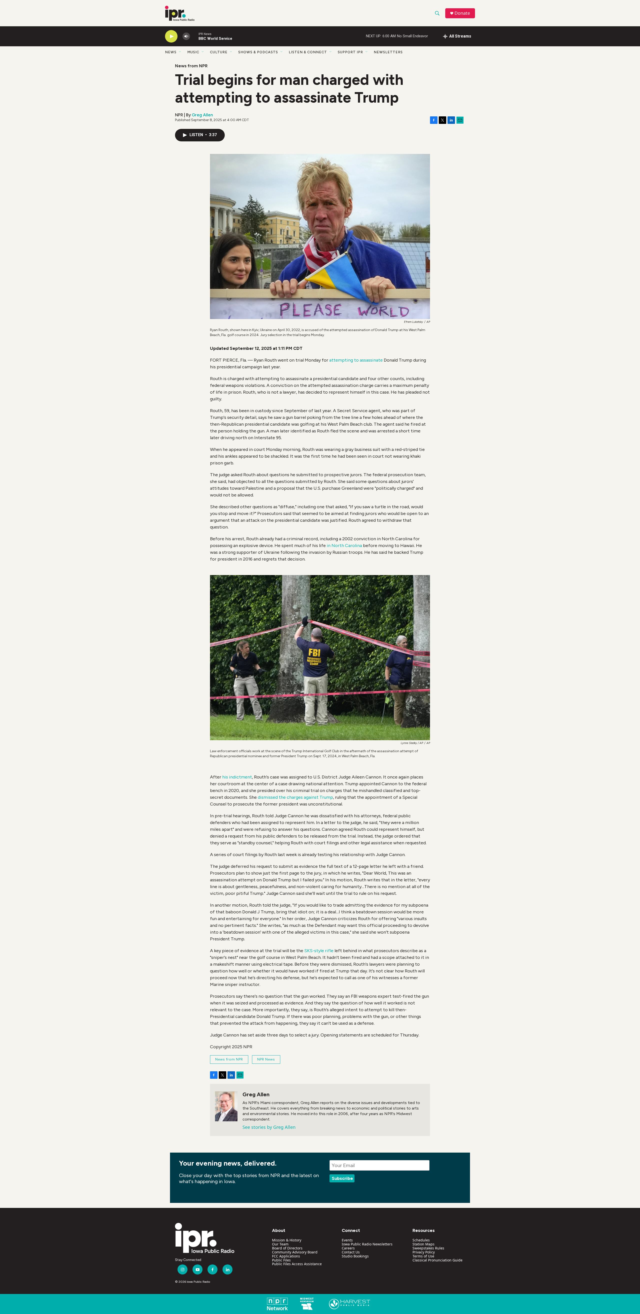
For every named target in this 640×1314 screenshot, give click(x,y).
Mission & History (286, 1240)
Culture (219, 52)
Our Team (280, 1244)
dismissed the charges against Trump (295, 797)
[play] (171, 36)
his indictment (237, 777)
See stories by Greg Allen (269, 1127)
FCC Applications (286, 1256)
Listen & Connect (308, 52)
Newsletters (388, 52)
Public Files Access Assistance (297, 1263)
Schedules (421, 1240)
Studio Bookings (355, 1256)
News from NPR (191, 65)
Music (193, 52)
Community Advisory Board (295, 1252)
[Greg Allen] (226, 1106)
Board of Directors (287, 1248)
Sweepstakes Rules (428, 1248)
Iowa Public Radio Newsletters (367, 1244)
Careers (348, 1248)
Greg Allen (202, 114)
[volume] (186, 36)
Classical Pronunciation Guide (437, 1260)
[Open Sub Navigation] (180, 52)
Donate (462, 13)
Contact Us (351, 1252)
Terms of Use (423, 1256)
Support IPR (350, 52)
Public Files (281, 1260)
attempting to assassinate (356, 360)
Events (347, 1240)
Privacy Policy (423, 1252)
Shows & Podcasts (258, 52)
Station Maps (423, 1244)
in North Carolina (344, 545)
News (170, 52)
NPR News (266, 1059)
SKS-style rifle (319, 950)
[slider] (194, 36)
